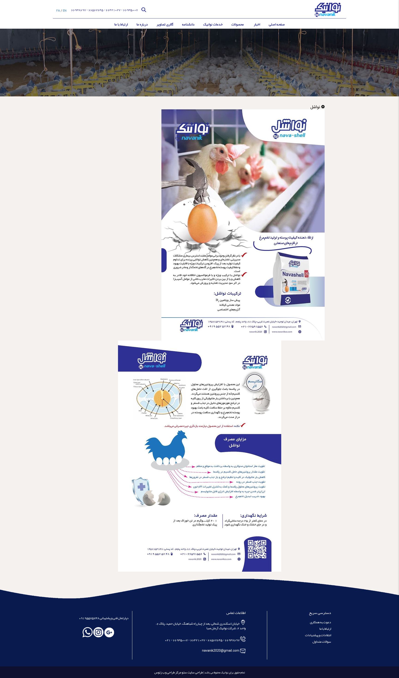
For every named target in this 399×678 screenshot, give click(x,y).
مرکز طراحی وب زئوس (167, 672)
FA (58, 10)
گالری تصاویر (165, 24)
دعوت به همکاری (320, 622)
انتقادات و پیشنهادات (318, 635)
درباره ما (142, 24)
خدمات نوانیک (213, 24)
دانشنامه (188, 24)
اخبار (257, 24)
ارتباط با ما (121, 24)
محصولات (237, 24)
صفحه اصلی (277, 24)
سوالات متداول (321, 642)
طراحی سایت (195, 672)
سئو (184, 672)
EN (64, 10)
